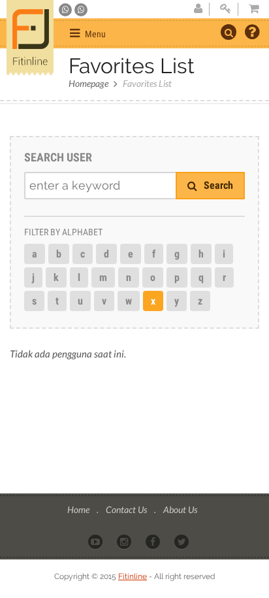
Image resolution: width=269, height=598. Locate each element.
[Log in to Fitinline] (225, 9)
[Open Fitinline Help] (252, 33)
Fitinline (132, 576)
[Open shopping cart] (250, 9)
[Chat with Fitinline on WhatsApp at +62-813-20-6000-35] (66, 9)
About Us (180, 509)
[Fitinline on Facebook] (154, 541)
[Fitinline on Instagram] (125, 541)
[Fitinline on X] (182, 541)
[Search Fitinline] (228, 32)
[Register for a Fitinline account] (198, 9)
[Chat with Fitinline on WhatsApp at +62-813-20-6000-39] (80, 9)
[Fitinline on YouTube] (96, 541)
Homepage (88, 83)
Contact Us (127, 509)
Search (217, 185)
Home (79, 509)
